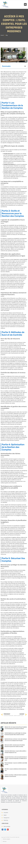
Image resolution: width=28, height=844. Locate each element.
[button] (25, 4)
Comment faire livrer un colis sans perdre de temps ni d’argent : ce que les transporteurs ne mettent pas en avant (16, 758)
